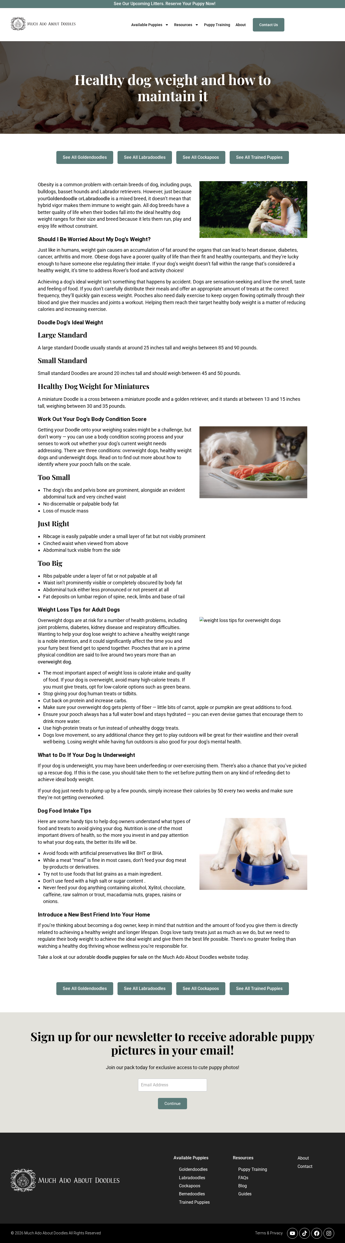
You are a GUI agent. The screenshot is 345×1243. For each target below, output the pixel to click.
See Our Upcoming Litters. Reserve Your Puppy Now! (164, 3)
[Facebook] (316, 1233)
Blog (242, 1185)
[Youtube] (292, 1233)
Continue (172, 1103)
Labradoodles (192, 1177)
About (241, 25)
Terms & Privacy (269, 1233)
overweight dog (54, 662)
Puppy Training (217, 25)
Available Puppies (191, 1157)
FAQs (243, 1177)
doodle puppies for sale (121, 957)
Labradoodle (96, 198)
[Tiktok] (304, 1233)
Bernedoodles (192, 1193)
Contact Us (268, 25)
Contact (302, 1166)
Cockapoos (189, 1185)
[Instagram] (328, 1233)
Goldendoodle (62, 198)
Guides (244, 1193)
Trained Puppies (194, 1202)
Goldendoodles (193, 1169)
